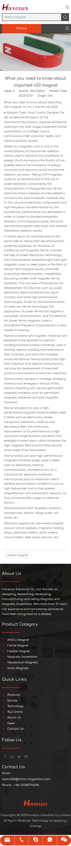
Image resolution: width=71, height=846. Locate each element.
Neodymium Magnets (22, 662)
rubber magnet (17, 555)
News (11, 723)
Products (13, 694)
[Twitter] (19, 756)
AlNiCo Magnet (18, 639)
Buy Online (14, 711)
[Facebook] (5, 756)
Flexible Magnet (18, 651)
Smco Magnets (18, 668)
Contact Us (15, 728)
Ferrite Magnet (17, 645)
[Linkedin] (12, 756)
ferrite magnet (28, 320)
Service (12, 700)
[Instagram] (25, 756)
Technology (15, 706)
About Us (14, 717)
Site (50, 95)
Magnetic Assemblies (22, 656)
